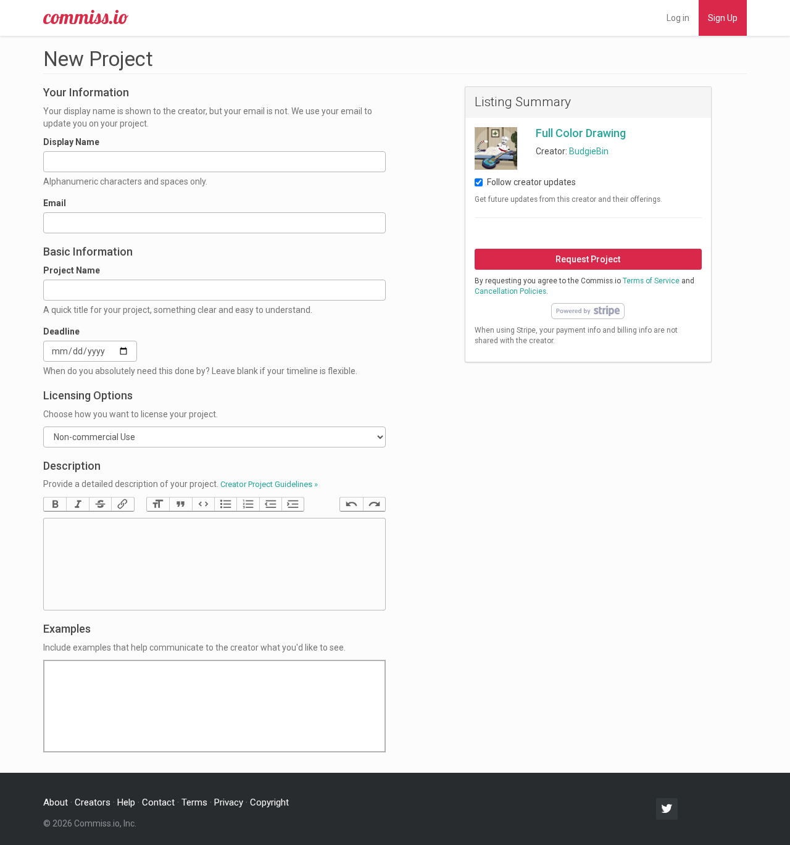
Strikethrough (100, 504)
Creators (92, 802)
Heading (158, 504)
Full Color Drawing (581, 133)
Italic (77, 504)
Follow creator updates (531, 182)
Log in (678, 18)
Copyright (269, 802)
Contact (158, 802)
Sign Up (723, 18)
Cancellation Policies (510, 291)
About (55, 802)
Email (54, 203)
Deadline (61, 331)
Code (203, 504)
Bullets (225, 504)
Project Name (71, 270)
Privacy (228, 802)
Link (122, 504)
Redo (374, 504)
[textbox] (214, 564)
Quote (180, 504)
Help (126, 802)
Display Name (71, 142)
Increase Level (292, 504)
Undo (351, 504)
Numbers (247, 504)
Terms (194, 802)
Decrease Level (270, 504)
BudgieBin (589, 151)
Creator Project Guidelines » (269, 484)
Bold (55, 504)
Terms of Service (651, 281)
